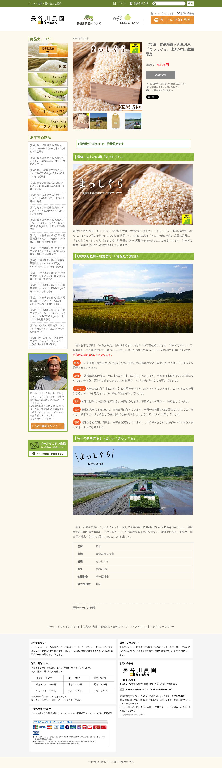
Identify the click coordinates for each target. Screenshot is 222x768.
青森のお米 (83, 38)
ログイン (121, 3)
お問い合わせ (187, 13)
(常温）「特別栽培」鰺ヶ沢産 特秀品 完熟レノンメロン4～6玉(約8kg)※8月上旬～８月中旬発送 (47, 300)
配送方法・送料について (113, 626)
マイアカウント (138, 626)
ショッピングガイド (163, 13)
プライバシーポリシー (162, 626)
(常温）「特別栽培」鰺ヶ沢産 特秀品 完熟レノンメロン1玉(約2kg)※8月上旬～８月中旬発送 (47, 275)
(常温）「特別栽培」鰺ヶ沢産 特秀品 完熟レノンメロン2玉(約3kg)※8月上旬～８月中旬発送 (47, 288)
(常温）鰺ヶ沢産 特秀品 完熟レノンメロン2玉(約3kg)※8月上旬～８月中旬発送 (47, 198)
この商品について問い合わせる (164, 87)
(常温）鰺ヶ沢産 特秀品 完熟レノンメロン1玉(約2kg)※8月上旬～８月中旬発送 (47, 185)
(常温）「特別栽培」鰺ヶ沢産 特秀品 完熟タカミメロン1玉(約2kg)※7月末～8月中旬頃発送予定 (47, 238)
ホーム (51, 626)
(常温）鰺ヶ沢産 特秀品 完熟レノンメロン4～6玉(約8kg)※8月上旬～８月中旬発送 (48, 210)
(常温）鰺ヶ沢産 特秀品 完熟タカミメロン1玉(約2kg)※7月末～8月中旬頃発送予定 (48, 148)
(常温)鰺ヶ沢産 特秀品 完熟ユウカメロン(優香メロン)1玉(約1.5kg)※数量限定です (47, 328)
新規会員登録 (140, 3)
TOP (75, 38)
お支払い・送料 (49, 700)
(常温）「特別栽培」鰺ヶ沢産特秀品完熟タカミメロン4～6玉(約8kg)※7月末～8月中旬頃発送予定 (47, 263)
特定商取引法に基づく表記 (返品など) (167, 83)
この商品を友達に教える (161, 90)
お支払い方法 (90, 626)
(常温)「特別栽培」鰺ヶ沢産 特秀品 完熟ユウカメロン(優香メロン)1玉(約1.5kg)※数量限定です (47, 341)
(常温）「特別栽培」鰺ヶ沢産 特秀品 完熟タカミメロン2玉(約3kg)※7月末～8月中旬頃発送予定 (47, 251)
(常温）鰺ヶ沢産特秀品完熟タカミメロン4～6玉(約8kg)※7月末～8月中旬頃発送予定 (47, 173)
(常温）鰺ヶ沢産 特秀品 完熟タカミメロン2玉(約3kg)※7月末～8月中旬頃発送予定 (48, 161)
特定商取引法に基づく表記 (132, 714)
